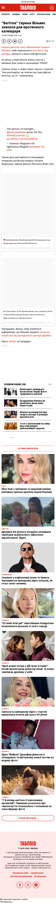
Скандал (16, 14)
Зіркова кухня (43, 14)
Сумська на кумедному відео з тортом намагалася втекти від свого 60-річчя (24, 713)
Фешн (25, 14)
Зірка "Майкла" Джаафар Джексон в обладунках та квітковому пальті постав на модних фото (28, 757)
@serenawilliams (16, 132)
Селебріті (5, 14)
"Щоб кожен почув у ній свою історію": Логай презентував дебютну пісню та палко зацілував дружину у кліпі (28, 669)
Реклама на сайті (21, 873)
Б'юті (32, 14)
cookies (24, 899)
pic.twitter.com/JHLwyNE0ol (22, 138)
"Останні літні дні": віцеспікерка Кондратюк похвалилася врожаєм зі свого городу (28, 625)
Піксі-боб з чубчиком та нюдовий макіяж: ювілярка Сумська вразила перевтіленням (27, 491)
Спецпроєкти (37, 873)
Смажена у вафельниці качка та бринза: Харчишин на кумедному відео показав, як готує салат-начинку (27, 580)
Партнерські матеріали (21, 876)
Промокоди (40, 876)
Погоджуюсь (6, 902)
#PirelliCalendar (16, 135)
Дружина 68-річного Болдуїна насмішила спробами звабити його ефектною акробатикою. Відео (26, 534)
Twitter (12, 341)
